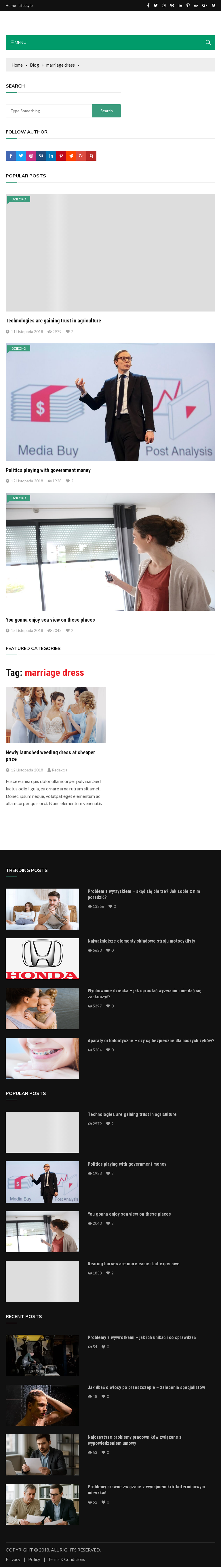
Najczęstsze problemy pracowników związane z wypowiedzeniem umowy (135, 1440)
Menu (20, 42)
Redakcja (59, 770)
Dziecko (19, 199)
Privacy (13, 1559)
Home (11, 5)
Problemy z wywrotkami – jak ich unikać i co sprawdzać (142, 1337)
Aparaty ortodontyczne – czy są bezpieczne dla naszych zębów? (151, 1040)
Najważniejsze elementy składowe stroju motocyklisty (141, 941)
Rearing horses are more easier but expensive (134, 1263)
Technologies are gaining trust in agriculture (53, 321)
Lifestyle (26, 5)
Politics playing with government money (48, 470)
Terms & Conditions (66, 1559)
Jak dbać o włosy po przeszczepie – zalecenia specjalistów (146, 1387)
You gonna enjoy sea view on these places (50, 620)
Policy (34, 1559)
